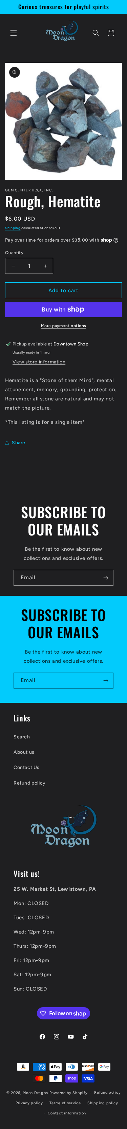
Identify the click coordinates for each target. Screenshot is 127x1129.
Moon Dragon (36, 1093)
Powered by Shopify (68, 1093)
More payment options (63, 325)
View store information (39, 362)
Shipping (13, 228)
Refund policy (30, 783)
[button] (13, 32)
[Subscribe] (105, 578)
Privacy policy (29, 1103)
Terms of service (65, 1103)
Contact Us (27, 767)
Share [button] (18, 443)
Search (22, 737)
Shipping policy (102, 1103)
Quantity (14, 252)
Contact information (67, 1113)
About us (24, 752)
